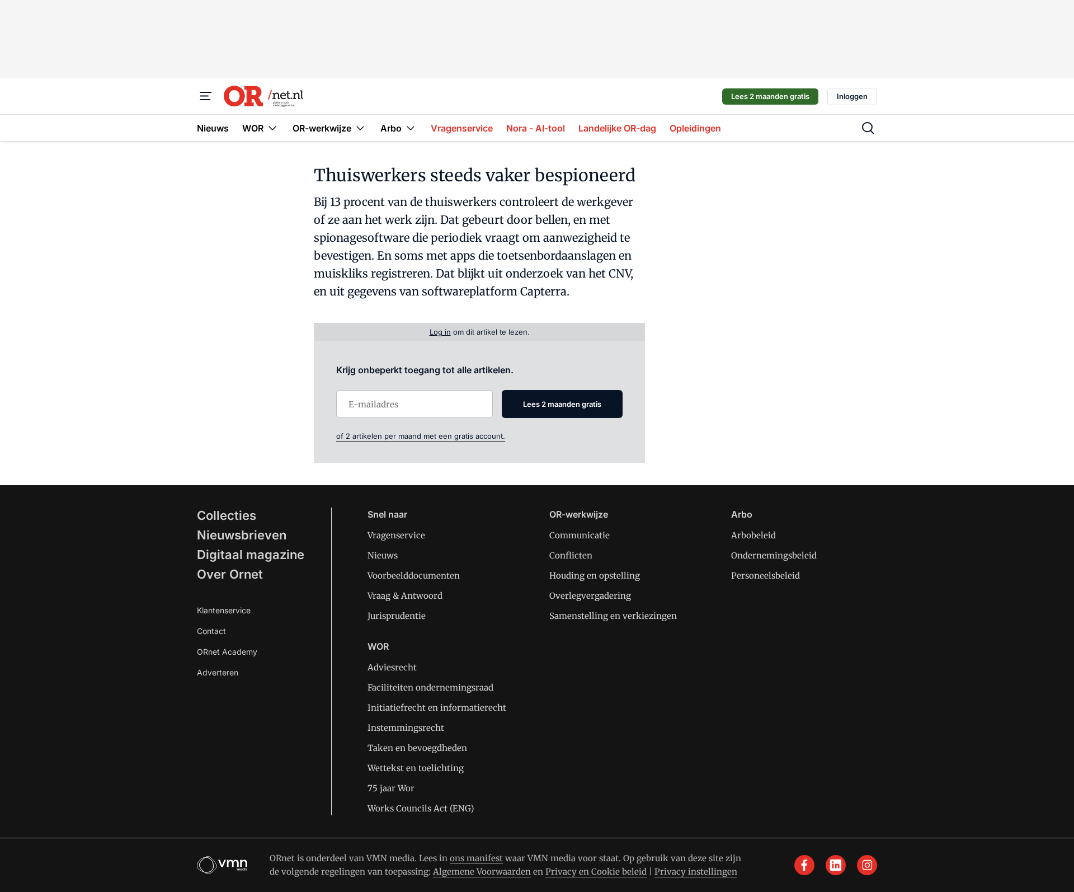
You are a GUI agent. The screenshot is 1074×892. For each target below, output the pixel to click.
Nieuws (383, 555)
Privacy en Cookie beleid (596, 871)
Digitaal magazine (250, 554)
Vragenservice (396, 535)
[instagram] (867, 865)
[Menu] (206, 96)
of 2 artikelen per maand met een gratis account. (420, 435)
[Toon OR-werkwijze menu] (360, 128)
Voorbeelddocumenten (414, 575)
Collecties (226, 515)
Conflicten (570, 555)
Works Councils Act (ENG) (421, 808)
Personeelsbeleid (765, 575)
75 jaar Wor (391, 788)
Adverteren (217, 672)
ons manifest (476, 858)
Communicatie (579, 535)
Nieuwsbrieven (241, 535)
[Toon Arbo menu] (410, 128)
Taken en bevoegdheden (417, 748)
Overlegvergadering (590, 595)
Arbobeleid (753, 535)
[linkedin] (836, 865)
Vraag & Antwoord (405, 595)
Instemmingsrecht (406, 727)
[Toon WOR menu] (272, 128)
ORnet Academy (227, 651)
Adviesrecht (392, 667)
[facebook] (804, 865)
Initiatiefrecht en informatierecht (437, 707)
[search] (868, 128)
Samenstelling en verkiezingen (613, 616)
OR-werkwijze (578, 514)
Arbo (741, 514)
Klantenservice (224, 610)
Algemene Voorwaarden (482, 871)
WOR (378, 646)
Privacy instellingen (695, 871)
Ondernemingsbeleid (774, 555)
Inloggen (852, 96)
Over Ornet (230, 574)
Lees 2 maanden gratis (770, 96)
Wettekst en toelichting (416, 768)
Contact (211, 631)
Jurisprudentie (397, 616)
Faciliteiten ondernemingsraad (430, 687)
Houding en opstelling (594, 575)
